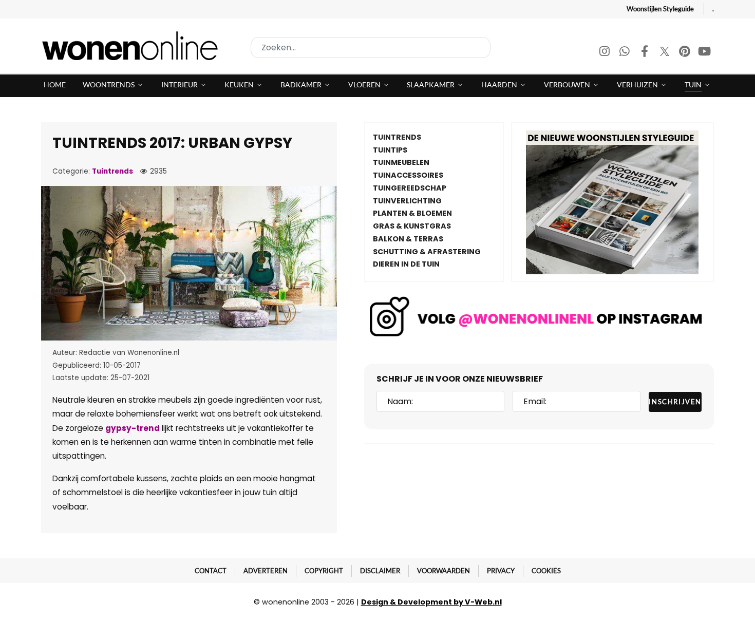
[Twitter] (665, 53)
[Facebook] (645, 53)
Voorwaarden (443, 571)
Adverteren (265, 571)
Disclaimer (380, 571)
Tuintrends (112, 171)
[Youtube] (704, 53)
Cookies (546, 571)
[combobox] (370, 47)
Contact (210, 571)
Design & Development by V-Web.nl (431, 602)
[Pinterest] (685, 53)
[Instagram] (605, 53)
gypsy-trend (132, 428)
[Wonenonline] (133, 45)
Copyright (324, 571)
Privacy (501, 571)
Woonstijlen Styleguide (660, 9)
